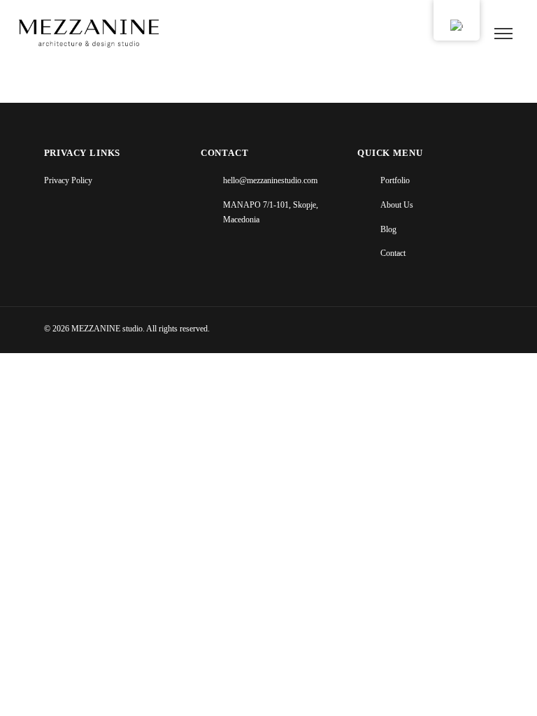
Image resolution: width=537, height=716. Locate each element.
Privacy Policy (68, 180)
